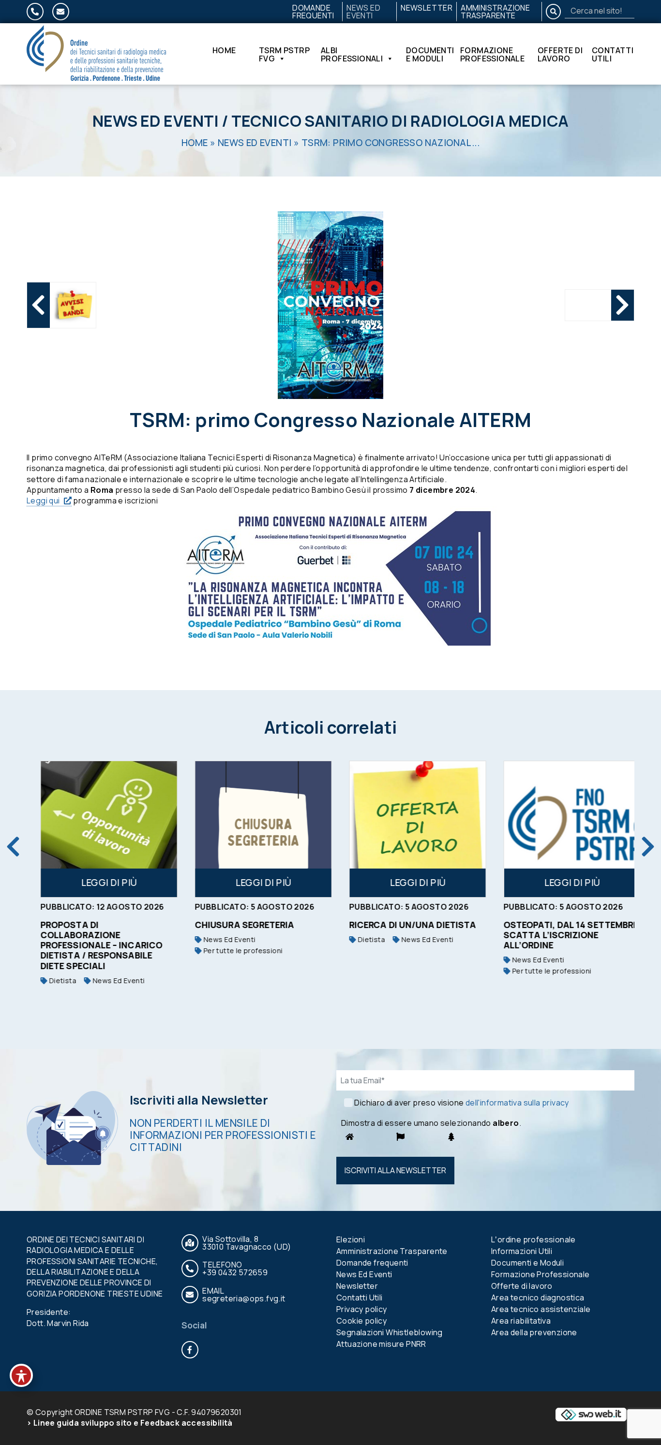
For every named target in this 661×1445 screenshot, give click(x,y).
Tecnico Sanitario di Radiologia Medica (400, 121)
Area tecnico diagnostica (538, 1297)
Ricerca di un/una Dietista (402, 924)
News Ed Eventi (363, 11)
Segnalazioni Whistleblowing (389, 1332)
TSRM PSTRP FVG (284, 54)
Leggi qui (43, 500)
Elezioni (350, 1239)
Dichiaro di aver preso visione (461, 1102)
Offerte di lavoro (560, 54)
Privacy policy (361, 1309)
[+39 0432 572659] (35, 11)
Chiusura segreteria (235, 924)
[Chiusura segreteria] (253, 829)
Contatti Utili (612, 54)
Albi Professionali (352, 54)
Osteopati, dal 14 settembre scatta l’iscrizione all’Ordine (561, 935)
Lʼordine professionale (533, 1239)
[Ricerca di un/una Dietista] (408, 829)
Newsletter (426, 7)
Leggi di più (99, 882)
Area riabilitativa (521, 1320)
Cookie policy (361, 1320)
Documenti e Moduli (430, 54)
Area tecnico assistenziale (540, 1309)
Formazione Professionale (492, 54)
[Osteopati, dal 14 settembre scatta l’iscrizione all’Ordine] (562, 829)
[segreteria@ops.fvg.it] (60, 11)
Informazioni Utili (521, 1251)
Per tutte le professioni (232, 950)
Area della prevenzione (534, 1332)
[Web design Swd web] (590, 1413)
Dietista (51, 980)
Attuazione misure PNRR (381, 1344)
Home (224, 51)
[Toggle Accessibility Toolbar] (21, 1375)
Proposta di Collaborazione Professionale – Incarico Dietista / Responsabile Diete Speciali (91, 945)
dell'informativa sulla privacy (517, 1102)
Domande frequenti (313, 11)
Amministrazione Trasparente (495, 11)
